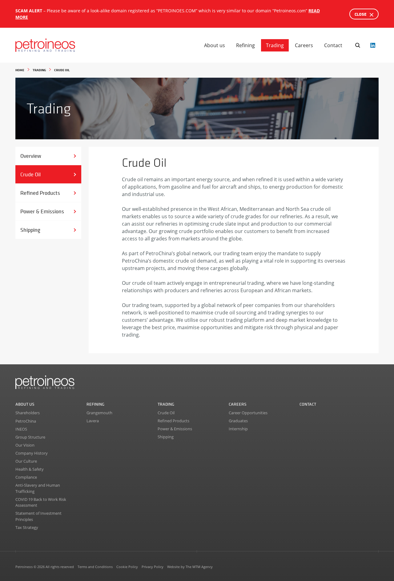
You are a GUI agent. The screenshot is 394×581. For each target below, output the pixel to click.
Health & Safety (29, 469)
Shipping (30, 229)
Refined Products (40, 192)
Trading (275, 45)
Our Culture (26, 461)
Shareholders (27, 412)
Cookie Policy (127, 566)
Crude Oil (30, 174)
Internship (238, 429)
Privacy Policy (152, 566)
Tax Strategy (26, 527)
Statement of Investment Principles (38, 516)
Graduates (238, 420)
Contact (333, 45)
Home (19, 70)
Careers (304, 45)
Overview (30, 155)
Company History (31, 453)
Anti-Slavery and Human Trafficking (37, 488)
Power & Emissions (42, 211)
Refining (245, 45)
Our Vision (24, 445)
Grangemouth (99, 412)
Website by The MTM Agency (190, 566)
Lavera (92, 420)
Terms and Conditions (95, 566)
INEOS (21, 429)
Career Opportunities (248, 412)
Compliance (26, 477)
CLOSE (361, 14)
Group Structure (30, 437)
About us (214, 45)
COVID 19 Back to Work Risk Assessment (40, 502)
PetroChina (25, 421)
